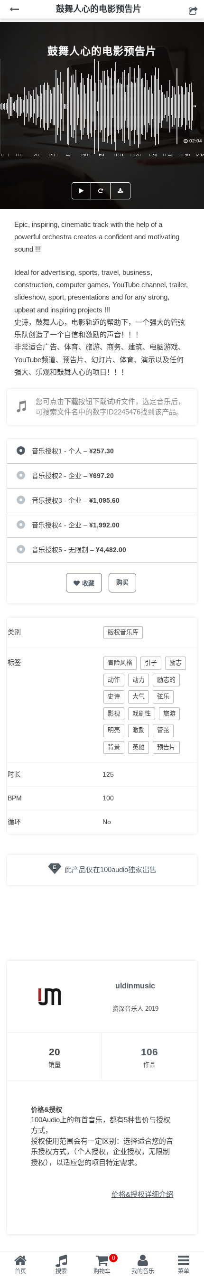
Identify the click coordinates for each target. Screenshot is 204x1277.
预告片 (166, 747)
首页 (20, 1271)
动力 (138, 679)
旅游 (169, 713)
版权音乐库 (123, 632)
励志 (175, 662)
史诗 (114, 696)
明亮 (114, 729)
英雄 (138, 747)
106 (149, 1051)
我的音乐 (142, 1271)
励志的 (166, 679)
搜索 (61, 1271)
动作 (114, 679)
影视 (114, 713)
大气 (138, 696)
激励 (138, 729)
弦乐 (163, 696)
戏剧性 (141, 713)
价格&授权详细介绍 (142, 1194)
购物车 (104, 1265)
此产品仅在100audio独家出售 (111, 869)
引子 (151, 662)
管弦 (163, 729)
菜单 (183, 1271)
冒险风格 (120, 662)
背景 (114, 747)
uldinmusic (135, 986)
